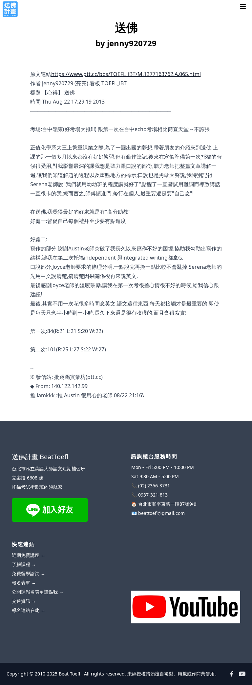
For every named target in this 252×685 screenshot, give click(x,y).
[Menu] (242, 6)
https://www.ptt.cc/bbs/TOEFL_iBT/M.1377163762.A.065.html (126, 74)
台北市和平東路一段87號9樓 (167, 504)
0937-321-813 (153, 495)
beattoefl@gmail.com (161, 513)
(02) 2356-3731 (154, 485)
